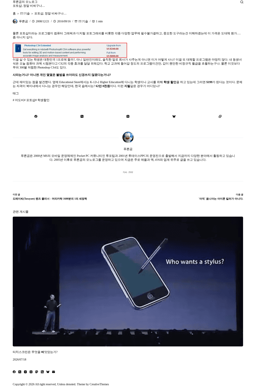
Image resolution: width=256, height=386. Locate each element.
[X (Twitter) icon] (128, 164)
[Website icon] (120, 164)
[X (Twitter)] (82, 116)
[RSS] (42, 371)
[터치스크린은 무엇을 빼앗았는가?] (128, 281)
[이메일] (53, 371)
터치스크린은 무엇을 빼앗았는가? (35, 351)
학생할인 (42, 100)
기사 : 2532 (128, 172)
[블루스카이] (174, 116)
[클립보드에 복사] (220, 116)
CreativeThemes (99, 384)
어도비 (18, 100)
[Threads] (128, 116)
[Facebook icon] (113, 164)
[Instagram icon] (135, 164)
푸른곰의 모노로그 (25, 1)
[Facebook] (36, 116)
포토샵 (29, 100)
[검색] (241, 2)
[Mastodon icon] (143, 164)
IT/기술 (83, 21)
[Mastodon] (36, 371)
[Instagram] (25, 371)
